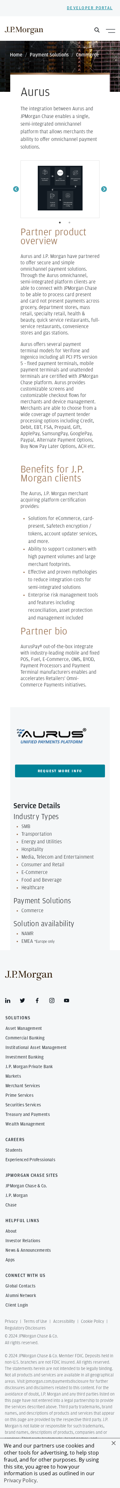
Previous (16, 189)
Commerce (87, 54)
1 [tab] (60, 222)
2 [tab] (70, 222)
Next (104, 189)
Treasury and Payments (27, 1114)
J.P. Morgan (16, 1195)
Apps (10, 1260)
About (11, 1231)
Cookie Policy (92, 1321)
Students (13, 1150)
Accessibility (64, 1321)
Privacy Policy (20, 1480)
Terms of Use (35, 1321)
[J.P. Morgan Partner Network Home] (24, 30)
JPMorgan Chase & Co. (26, 1186)
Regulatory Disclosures (25, 1328)
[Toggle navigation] (110, 30)
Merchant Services (22, 1086)
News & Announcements (28, 1250)
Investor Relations (22, 1241)
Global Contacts (20, 1286)
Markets (13, 1076)
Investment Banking (24, 1057)
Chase (11, 1205)
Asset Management (23, 1028)
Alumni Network (20, 1296)
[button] (113, 1443)
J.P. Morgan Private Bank (29, 1067)
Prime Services (19, 1095)
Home (16, 54)
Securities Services (23, 1105)
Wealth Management (25, 1124)
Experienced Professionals (30, 1160)
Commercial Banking (24, 1038)
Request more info (60, 771)
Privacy (11, 1321)
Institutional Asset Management (36, 1047)
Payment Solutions (49, 54)
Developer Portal (90, 8)
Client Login (16, 1305)
